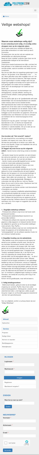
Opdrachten (6, 323)
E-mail (5, 433)
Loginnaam (8, 361)
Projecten (5, 333)
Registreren (8, 382)
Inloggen (19, 378)
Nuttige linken (6, 336)
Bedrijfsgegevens (7, 343)
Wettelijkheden (6, 347)
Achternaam (7, 425)
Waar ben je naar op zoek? (13, 400)
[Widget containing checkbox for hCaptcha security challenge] (16, 442)
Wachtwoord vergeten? (11, 386)
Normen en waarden (8, 340)
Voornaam (6, 418)
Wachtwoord (8, 369)
